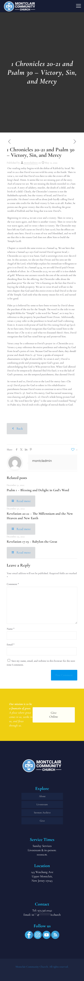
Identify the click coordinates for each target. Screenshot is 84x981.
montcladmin (31, 162)
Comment (13, 584)
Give (42, 820)
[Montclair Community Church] (19, 6)
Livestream (42, 804)
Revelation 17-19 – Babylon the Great (32, 541)
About (42, 796)
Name (10, 628)
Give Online (53, 715)
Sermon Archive (42, 812)
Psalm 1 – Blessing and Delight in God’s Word (38, 490)
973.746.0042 (45, 910)
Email (10, 644)
